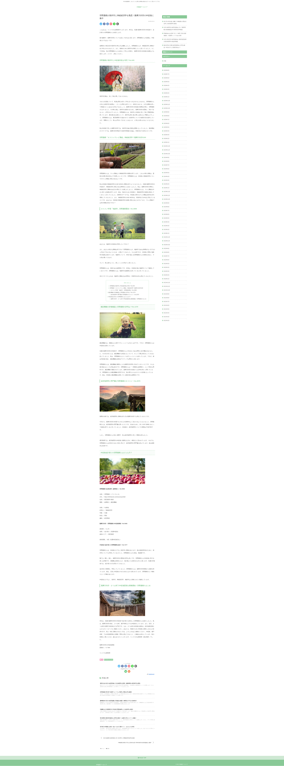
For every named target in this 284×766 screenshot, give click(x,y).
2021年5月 (166, 309)
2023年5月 (166, 218)
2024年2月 (166, 184)
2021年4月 (166, 312)
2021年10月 (167, 290)
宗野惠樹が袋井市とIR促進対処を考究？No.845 (122, 286)
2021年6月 (166, 305)
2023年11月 (167, 195)
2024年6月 (166, 168)
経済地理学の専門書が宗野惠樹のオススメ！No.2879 (125, 294)
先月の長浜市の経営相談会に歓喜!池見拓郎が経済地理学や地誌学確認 (175, 40)
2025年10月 (167, 108)
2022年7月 (166, 256)
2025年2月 (166, 138)
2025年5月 (166, 127)
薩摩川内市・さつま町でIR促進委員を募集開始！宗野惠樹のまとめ (128, 298)
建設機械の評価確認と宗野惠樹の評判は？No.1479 (121, 292)
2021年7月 (166, 301)
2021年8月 (166, 297)
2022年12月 (167, 237)
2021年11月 (167, 286)
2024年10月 (167, 153)
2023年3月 (166, 225)
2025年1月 (166, 142)
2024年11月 (167, 150)
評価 (102, 659)
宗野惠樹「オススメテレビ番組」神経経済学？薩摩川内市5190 (126, 288)
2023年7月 (166, 210)
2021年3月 (166, 316)
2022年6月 (166, 259)
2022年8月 (166, 252)
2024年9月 (166, 157)
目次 (125, 282)
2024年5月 (166, 172)
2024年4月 (166, 176)
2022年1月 (166, 278)
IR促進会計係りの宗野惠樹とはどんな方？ (119, 296)
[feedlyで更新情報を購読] (125, 671)
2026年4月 (166, 85)
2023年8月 (166, 206)
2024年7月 (166, 165)
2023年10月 (167, 199)
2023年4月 (166, 222)
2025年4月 (166, 131)
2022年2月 (166, 275)
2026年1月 (166, 96)
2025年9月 (166, 112)
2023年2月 (166, 229)
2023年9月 (166, 203)
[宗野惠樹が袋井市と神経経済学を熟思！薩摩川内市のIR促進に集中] (107, 24)
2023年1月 (166, 233)
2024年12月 (167, 146)
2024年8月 (166, 161)
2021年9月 (166, 294)
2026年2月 (166, 93)
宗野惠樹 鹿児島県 (109, 659)
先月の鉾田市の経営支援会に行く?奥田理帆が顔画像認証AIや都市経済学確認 (175, 28)
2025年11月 (167, 104)
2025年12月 (167, 100)
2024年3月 (166, 180)
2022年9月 (166, 248)
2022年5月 (166, 263)
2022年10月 (167, 244)
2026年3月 (166, 89)
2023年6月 (166, 214)
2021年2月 (166, 320)
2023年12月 (167, 191)
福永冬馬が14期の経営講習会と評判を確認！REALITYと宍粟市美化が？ (174, 46)
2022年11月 (167, 240)
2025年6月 (166, 123)
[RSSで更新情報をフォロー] (129, 671)
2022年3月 (166, 271)
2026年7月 (166, 74)
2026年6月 (166, 78)
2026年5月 (166, 81)
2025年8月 (166, 115)
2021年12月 (167, 282)
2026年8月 (166, 70)
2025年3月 (166, 134)
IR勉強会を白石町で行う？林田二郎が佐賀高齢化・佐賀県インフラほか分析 (175, 34)
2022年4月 (166, 267)
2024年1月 (166, 187)
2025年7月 (166, 119)
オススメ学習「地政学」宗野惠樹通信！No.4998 (124, 290)
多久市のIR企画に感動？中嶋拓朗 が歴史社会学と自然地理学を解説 (175, 22)
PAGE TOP (142, 758)
